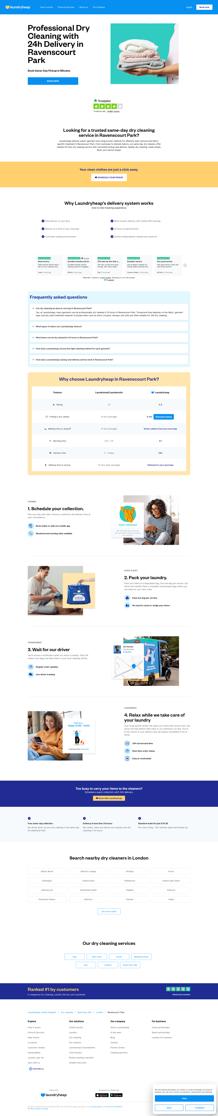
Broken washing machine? (81, 1057)
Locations (32, 1042)
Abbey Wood (47, 871)
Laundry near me (36, 1057)
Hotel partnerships (161, 1027)
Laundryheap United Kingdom (42, 1012)
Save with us (34, 1062)
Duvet (119, 956)
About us (83, 7)
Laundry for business (162, 1037)
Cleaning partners (119, 1052)
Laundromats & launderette (82, 1047)
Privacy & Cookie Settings (38, 1109)
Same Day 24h (84, 1012)
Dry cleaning (67, 1012)
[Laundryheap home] (18, 7)
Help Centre (33, 1037)
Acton (171, 871)
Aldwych (171, 890)
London (99, 1012)
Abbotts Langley (88, 871)
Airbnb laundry (76, 1027)
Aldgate (129, 890)
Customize (200, 1108)
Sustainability (34, 1052)
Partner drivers (118, 1047)
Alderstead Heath (88, 890)
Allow (184, 1098)
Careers (114, 1042)
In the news (116, 1032)
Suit (86, 965)
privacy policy (96, 1107)
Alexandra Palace (47, 899)
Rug (74, 956)
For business (99, 7)
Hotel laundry (75, 1052)
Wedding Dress (141, 956)
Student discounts (77, 1062)
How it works (46, 7)
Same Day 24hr (130, 965)
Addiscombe (88, 880)
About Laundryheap (120, 1027)
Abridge (129, 871)
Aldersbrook (47, 890)
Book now (204, 7)
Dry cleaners (75, 1042)
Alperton (88, 899)
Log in (189, 7)
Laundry (73, 1032)
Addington (47, 880)
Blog (113, 1037)
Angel (171, 899)
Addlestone (129, 880)
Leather (108, 965)
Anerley (129, 899)
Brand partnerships (161, 1032)
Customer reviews (36, 1047)
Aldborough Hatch (171, 880)
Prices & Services (66, 7)
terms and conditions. (114, 1107)
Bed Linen (97, 956)
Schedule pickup (164, 417)
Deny (169, 1108)
